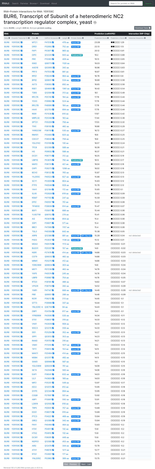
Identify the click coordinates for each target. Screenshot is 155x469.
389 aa (65, 458)
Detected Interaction (136, 38)
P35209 (48, 122)
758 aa (65, 122)
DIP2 (34, 55)
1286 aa (66, 168)
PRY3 (34, 71)
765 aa (65, 172)
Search (15, 3)
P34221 (48, 416)
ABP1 (34, 399)
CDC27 (35, 139)
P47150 (48, 198)
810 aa (65, 113)
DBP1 (34, 311)
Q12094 (48, 92)
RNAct (5, 3)
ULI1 (34, 378)
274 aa (65, 214)
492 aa (65, 357)
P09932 (48, 151)
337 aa (65, 303)
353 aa (65, 336)
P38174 (48, 164)
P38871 (48, 223)
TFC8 (34, 147)
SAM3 (34, 361)
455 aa (65, 441)
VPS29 (35, 286)
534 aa (65, 80)
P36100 (48, 126)
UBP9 (34, 277)
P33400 (48, 134)
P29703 (48, 340)
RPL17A (35, 97)
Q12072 (48, 387)
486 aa (65, 282)
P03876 (48, 219)
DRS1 (34, 46)
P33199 (48, 143)
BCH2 (34, 172)
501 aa (65, 395)
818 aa (65, 403)
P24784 (48, 311)
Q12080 (48, 441)
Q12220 (48, 55)
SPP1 (34, 336)
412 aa (65, 261)
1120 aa (65, 63)
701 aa (65, 202)
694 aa (65, 109)
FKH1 (34, 424)
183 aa (65, 118)
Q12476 (48, 445)
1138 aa (65, 240)
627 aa (65, 177)
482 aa (65, 126)
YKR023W (36, 130)
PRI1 (34, 59)
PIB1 (34, 294)
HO (33, 151)
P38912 (48, 349)
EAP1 (34, 374)
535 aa (65, 315)
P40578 (48, 244)
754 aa (65, 277)
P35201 (48, 382)
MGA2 (35, 244)
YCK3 (34, 101)
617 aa (65, 311)
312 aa (65, 156)
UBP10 (35, 160)
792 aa (65, 160)
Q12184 (48, 189)
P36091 (48, 437)
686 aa (65, 210)
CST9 (34, 256)
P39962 (48, 101)
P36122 (48, 172)
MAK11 (35, 353)
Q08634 (48, 265)
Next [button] (83, 464)
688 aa (65, 290)
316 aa (65, 340)
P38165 (48, 282)
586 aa (65, 151)
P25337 (48, 248)
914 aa (65, 206)
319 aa (65, 319)
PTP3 (34, 185)
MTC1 (34, 42)
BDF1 (34, 210)
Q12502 (48, 403)
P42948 (48, 370)
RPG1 (34, 76)
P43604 (48, 378)
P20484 (48, 353)
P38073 (48, 412)
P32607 (48, 454)
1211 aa (65, 450)
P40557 (48, 202)
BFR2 (34, 80)
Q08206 (48, 366)
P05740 (48, 97)
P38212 (48, 298)
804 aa (65, 181)
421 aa (65, 164)
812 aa (65, 387)
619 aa (65, 193)
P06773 (48, 156)
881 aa (65, 71)
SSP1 (34, 223)
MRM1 (34, 261)
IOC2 (34, 387)
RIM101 (35, 134)
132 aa (65, 429)
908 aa (65, 324)
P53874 (48, 160)
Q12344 (48, 391)
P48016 (48, 450)
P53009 (48, 181)
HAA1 (34, 109)
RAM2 (34, 340)
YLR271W (36, 214)
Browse (33, 3)
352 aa (65, 332)
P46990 (48, 105)
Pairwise (24, 3)
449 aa (65, 437)
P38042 (48, 139)
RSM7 (34, 198)
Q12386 (48, 235)
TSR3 (34, 92)
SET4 (34, 370)
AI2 (33, 219)
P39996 (48, 303)
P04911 (48, 429)
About (54, 3)
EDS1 (34, 412)
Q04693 (48, 88)
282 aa (65, 286)
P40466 (48, 424)
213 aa (65, 298)
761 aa (65, 366)
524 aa (65, 101)
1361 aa (65, 88)
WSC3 (35, 328)
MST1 (34, 269)
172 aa (65, 189)
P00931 (48, 408)
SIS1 (34, 332)
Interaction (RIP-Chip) (139, 33)
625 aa (65, 134)
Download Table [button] (142, 28)
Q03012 (48, 336)
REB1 (34, 113)
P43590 (48, 315)
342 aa (65, 67)
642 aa (65, 231)
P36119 (48, 130)
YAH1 (34, 189)
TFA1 (34, 126)
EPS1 (34, 202)
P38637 (48, 319)
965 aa (65, 50)
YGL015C (36, 143)
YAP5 (34, 273)
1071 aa (65, 345)
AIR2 (34, 445)
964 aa (65, 76)
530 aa (65, 130)
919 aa (65, 412)
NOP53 (35, 441)
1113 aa (65, 244)
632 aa (65, 374)
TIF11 (34, 349)
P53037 (48, 240)
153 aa (65, 349)
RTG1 (34, 454)
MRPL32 (36, 118)
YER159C (16, 42)
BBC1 (34, 227)
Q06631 (48, 80)
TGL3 (34, 231)
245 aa (65, 273)
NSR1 (34, 252)
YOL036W (36, 366)
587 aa (65, 361)
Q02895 (48, 67)
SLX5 (34, 193)
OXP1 (34, 168)
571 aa (65, 223)
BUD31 (35, 248)
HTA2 (34, 433)
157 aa (65, 248)
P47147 (48, 290)
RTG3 (34, 282)
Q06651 (48, 294)
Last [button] (89, 464)
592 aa (65, 399)
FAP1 (34, 50)
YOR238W (36, 265)
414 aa (65, 252)
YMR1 (34, 290)
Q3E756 (48, 307)
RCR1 (34, 298)
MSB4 (34, 357)
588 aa (65, 147)
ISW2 (34, 63)
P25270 (48, 261)
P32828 (48, 193)
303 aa (65, 265)
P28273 (48, 168)
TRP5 (34, 408)
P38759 (48, 286)
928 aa (65, 185)
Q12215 (48, 328)
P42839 (48, 324)
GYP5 (34, 391)
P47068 (48, 227)
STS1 (34, 319)
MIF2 (34, 382)
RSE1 (34, 88)
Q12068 (48, 420)
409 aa (65, 59)
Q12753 (48, 109)
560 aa (65, 370)
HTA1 (34, 429)
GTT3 (34, 303)
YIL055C (36, 177)
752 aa (65, 46)
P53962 (48, 458)
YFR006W (36, 315)
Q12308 (48, 147)
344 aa (65, 445)
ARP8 (34, 235)
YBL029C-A (37, 307)
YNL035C (36, 458)
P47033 (48, 71)
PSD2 (34, 240)
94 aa (65, 307)
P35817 (48, 210)
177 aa (65, 454)
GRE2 (34, 420)
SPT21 (35, 122)
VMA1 (34, 345)
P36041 (48, 374)
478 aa (65, 42)
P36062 (48, 84)
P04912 (48, 433)
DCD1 (34, 156)
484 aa (65, 424)
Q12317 (48, 357)
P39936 (48, 206)
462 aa (65, 269)
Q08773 (48, 63)
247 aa (65, 198)
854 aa (65, 219)
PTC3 (34, 416)
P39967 (48, 277)
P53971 (48, 50)
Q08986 (48, 361)
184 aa (65, 97)
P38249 (48, 76)
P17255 (48, 345)
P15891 (48, 399)
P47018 (48, 42)
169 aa (65, 378)
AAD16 (35, 67)
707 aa (65, 408)
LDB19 (35, 403)
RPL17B (35, 105)
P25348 (48, 118)
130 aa (65, 143)
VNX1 (34, 324)
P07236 (48, 269)
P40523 (48, 177)
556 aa (65, 328)
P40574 (48, 273)
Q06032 (48, 256)
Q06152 (48, 214)
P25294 (48, 332)
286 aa (65, 294)
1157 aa (65, 227)
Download (44, 3)
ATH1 (34, 450)
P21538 (48, 113)
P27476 (48, 252)
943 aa (65, 55)
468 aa (65, 416)
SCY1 (34, 181)
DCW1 (35, 437)
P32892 (48, 46)
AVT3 (34, 84)
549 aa (65, 382)
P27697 (48, 395)
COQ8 (35, 395)
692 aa (65, 84)
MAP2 (34, 164)
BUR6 (6, 42)
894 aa (65, 391)
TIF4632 (36, 206)
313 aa (65, 92)
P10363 (48, 59)
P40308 (48, 231)
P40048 (48, 185)
